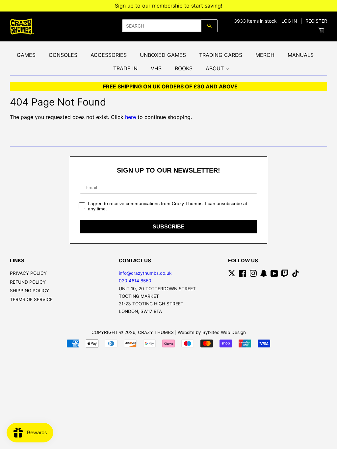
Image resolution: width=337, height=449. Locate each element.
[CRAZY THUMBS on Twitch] (285, 274)
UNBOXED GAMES (163, 55)
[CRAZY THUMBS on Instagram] (253, 274)
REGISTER (316, 21)
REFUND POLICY (28, 282)
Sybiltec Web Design (224, 332)
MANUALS (301, 55)
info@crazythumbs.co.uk (145, 273)
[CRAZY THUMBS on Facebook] (242, 274)
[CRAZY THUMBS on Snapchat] (263, 274)
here (130, 117)
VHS (156, 68)
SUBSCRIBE (169, 226)
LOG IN (289, 21)
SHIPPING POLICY (29, 290)
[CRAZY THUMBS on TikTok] (295, 274)
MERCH (264, 55)
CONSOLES (63, 55)
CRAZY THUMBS (156, 332)
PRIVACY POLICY (28, 273)
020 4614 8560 (135, 280)
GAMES (26, 55)
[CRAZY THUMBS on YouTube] (274, 274)
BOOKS (184, 68)
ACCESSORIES (109, 55)
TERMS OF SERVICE (31, 299)
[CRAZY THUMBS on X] (231, 274)
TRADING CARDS (220, 55)
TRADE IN (125, 68)
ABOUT (215, 68)
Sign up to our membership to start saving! (168, 5)
